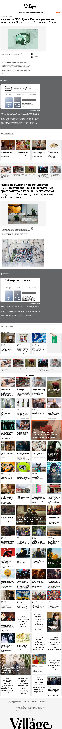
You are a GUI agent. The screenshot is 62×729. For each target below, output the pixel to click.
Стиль (38, 12)
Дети (41, 12)
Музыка (2, 473)
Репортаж (2, 388)
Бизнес (27, 12)
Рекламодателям (11, 702)
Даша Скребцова (37, 57)
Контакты (34, 701)
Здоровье (33, 388)
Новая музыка (34, 494)
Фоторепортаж (19, 516)
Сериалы (2, 409)
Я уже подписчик (6, 80)
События (33, 665)
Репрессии (2, 558)
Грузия (18, 537)
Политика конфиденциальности (14, 701)
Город (20, 12)
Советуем (33, 452)
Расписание (18, 558)
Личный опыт (19, 344)
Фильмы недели (19, 452)
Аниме (49, 473)
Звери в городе (34, 473)
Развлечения (32, 12)
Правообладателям (26, 701)
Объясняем (49, 388)
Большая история (36, 429)
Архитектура (3, 344)
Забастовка (18, 494)
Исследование (4, 16)
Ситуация (18, 473)
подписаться (29, 100)
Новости (23, 616)
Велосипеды (34, 537)
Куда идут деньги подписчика (35, 110)
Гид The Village (3, 151)
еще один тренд (50, 558)
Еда (36, 12)
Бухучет (18, 151)
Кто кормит (34, 151)
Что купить (34, 409)
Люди (24, 12)
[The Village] (31, 6)
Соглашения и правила (42, 701)
